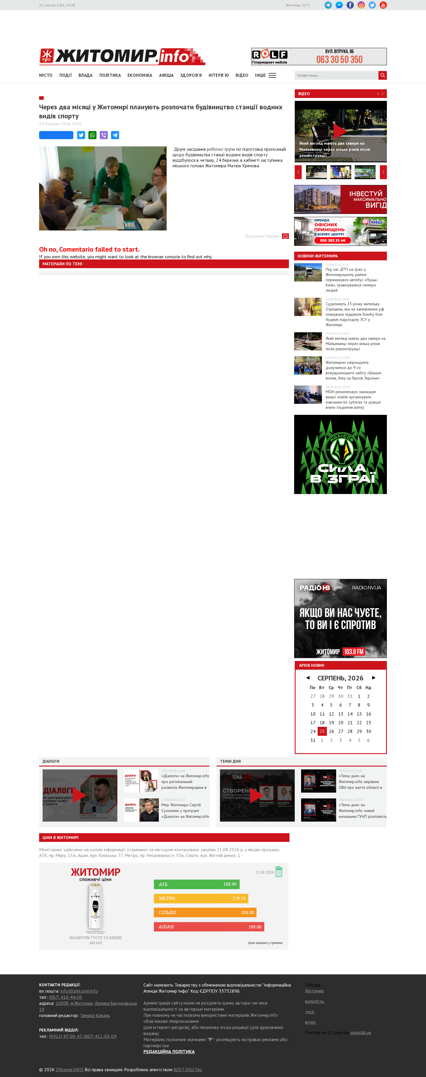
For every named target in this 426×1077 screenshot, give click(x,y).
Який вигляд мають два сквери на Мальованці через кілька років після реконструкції (355, 343)
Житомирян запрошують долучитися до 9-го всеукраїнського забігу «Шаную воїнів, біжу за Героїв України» (353, 370)
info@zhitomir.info (79, 991)
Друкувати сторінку (262, 236)
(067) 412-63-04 (99, 1036)
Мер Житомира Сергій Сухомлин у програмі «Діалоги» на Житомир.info (185, 810)
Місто (46, 75)
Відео (304, 93)
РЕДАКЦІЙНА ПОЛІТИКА (169, 1051)
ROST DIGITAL (188, 1069)
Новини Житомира (318, 256)
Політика (110, 75)
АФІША (166, 75)
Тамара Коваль (95, 1015)
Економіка (140, 75)
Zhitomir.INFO (69, 1069)
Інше (260, 75)
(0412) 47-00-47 (65, 1036)
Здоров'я (191, 75)
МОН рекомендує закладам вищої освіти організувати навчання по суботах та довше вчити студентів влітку (353, 399)
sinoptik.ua (360, 1032)
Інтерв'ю (219, 75)
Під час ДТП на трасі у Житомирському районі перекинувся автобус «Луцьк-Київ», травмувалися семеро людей (352, 280)
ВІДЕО (242, 75)
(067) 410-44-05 (65, 997)
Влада (86, 75)
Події (65, 75)
